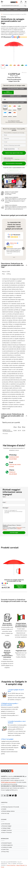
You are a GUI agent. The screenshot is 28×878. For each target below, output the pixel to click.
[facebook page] (2, 795)
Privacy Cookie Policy (11, 865)
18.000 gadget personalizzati (8, 782)
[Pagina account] (21, 1)
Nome (4, 497)
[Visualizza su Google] (8, 243)
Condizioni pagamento (7, 845)
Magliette (22, 9)
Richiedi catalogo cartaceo (8, 811)
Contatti (4, 809)
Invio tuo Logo (5, 813)
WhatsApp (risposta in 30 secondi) (10, 807)
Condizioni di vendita (7, 847)
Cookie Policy (5, 849)
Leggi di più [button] (9, 253)
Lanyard (15, 9)
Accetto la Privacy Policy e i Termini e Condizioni (12, 526)
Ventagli (8, 9)
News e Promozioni (7, 832)
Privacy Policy (17, 159)
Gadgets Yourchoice (7, 830)
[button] (5, 248)
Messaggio (6, 507)
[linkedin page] (5, 795)
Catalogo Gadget (6, 828)
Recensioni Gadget (6, 826)
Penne (2, 9)
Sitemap (18, 865)
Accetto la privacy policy (8, 158)
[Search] (25, 6)
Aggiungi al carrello (14, 170)
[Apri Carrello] (25, 1)
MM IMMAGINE (6, 824)
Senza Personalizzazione (8, 92)
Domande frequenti (6, 843)
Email (4, 502)
